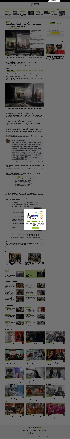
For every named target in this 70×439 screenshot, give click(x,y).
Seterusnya (35, 228)
